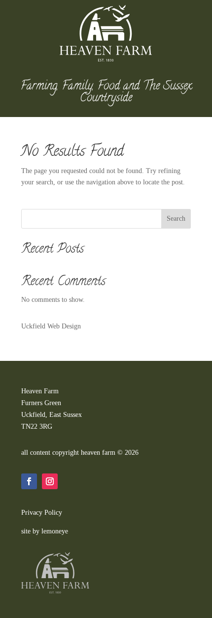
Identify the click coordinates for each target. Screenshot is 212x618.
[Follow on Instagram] (50, 481)
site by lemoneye (44, 531)
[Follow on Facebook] (29, 481)
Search (176, 218)
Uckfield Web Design (51, 326)
